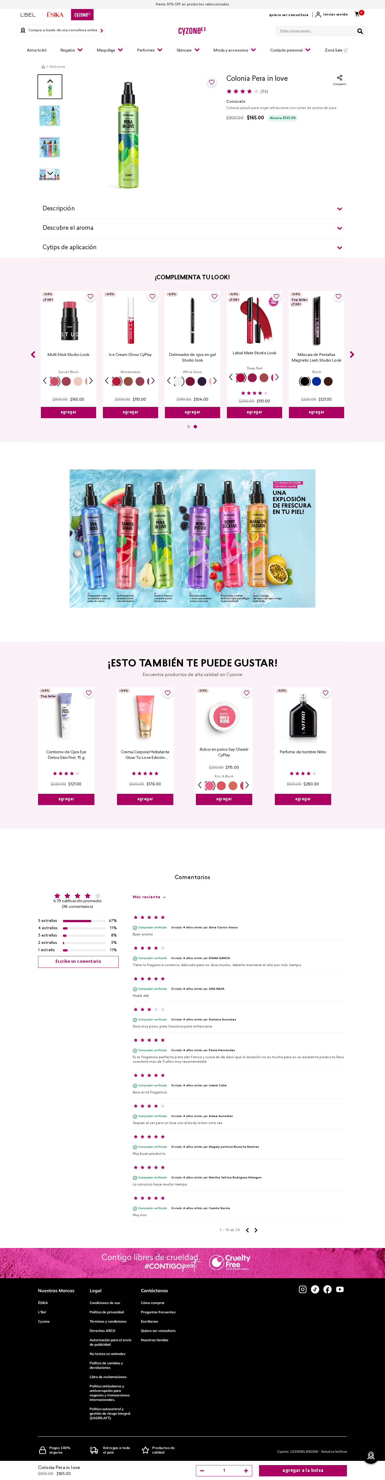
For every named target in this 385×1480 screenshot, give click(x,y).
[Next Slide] (352, 354)
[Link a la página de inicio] (43, 66)
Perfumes (57, 67)
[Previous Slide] (33, 354)
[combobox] (322, 30)
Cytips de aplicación (69, 248)
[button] (54, 381)
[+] (246, 1470)
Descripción (59, 209)
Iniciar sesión (335, 14)
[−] (202, 1470)
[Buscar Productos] (360, 31)
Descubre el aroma (68, 228)
